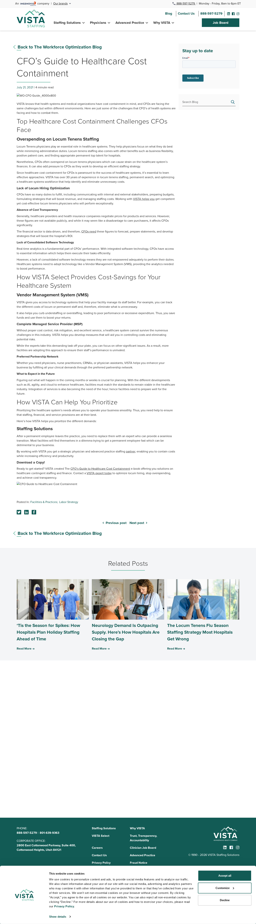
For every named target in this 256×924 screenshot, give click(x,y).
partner (130, 451)
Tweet (19, 512)
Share (26, 512)
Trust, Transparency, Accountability (143, 838)
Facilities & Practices (43, 502)
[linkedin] (228, 13)
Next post (136, 522)
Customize (223, 887)
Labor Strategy (68, 502)
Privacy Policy (101, 863)
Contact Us (186, 13)
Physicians (98, 22)
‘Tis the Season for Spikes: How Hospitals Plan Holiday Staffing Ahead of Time (48, 632)
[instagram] (238, 13)
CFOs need (88, 231)
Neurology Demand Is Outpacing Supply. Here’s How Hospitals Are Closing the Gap (125, 632)
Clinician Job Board (143, 848)
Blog (168, 13)
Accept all (224, 875)
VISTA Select (100, 836)
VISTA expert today (99, 473)
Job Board (220, 22)
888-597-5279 (186, 3)
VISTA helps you (144, 199)
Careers (97, 848)
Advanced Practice (129, 22)
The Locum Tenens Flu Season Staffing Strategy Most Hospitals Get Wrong (200, 632)
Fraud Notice (138, 863)
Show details (57, 916)
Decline (225, 900)
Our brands (60, 3)
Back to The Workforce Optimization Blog (60, 47)
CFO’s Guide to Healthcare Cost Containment (100, 468)
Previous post (116, 522)
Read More (24, 648)
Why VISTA (161, 22)
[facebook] (233, 13)
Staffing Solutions (67, 22)
